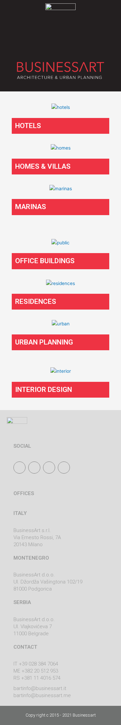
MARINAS (30, 207)
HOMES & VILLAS (43, 166)
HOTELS (28, 126)
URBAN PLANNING (44, 342)
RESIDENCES (35, 301)
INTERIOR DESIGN (43, 390)
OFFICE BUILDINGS (45, 261)
